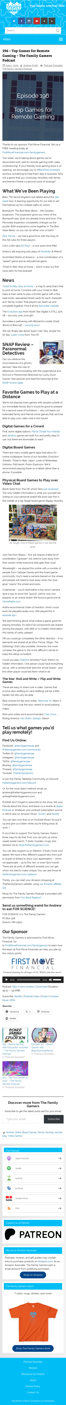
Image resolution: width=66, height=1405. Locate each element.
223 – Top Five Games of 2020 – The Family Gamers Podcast (15, 1080)
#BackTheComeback (48, 169)
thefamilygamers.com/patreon (19, 874)
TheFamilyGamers (23, 773)
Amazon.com (45, 1261)
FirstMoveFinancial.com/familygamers (23, 152)
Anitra (18, 1132)
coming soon (32, 325)
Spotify (55, 813)
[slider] (57, 979)
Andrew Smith (30, 65)
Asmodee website (49, 305)
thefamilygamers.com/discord (19, 782)
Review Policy (33, 1386)
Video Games (15, 1136)
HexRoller (46, 251)
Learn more (17, 334)
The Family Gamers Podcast (17, 69)
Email (44, 996)
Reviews (33, 1368)
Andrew (10, 1132)
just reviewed (50, 489)
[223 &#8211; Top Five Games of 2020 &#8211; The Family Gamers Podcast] (15, 1068)
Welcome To (44, 700)
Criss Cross (50, 714)
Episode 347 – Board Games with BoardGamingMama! (42, 1047)
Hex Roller (26, 718)
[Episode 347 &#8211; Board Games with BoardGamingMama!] (44, 1035)
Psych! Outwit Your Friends (46, 431)
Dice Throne (8, 236)
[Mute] (50, 979)
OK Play (25, 245)
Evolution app (15, 311)
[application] (33, 980)
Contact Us (33, 1392)
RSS (13, 1000)
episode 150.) (9, 615)
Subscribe (54, 1119)
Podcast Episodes (53, 65)
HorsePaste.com (11, 601)
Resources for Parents (33, 1374)
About (33, 1380)
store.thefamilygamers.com (34, 845)
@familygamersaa (24, 745)
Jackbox (11, 435)
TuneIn (42, 813)
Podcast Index (32, 996)
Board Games (29, 1132)
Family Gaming (46, 1132)
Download (41, 986)
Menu (7, 39)
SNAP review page (12, 382)
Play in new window (23, 986)
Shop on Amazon (33, 1275)
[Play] (6, 979)
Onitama (24, 659)
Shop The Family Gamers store (33, 1348)
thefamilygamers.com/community (21, 749)
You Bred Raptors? (31, 897)
